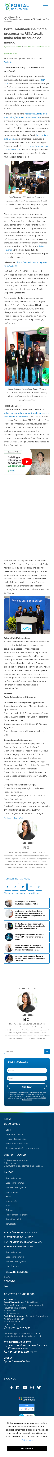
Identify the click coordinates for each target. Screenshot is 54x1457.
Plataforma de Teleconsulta (23, 1242)
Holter (9, 1196)
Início (7, 1119)
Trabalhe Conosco (16, 1272)
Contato (9, 1281)
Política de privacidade (17, 1143)
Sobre (8, 1130)
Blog (7, 1276)
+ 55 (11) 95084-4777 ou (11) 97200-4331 (27, 1346)
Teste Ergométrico (14, 1219)
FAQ (6, 1286)
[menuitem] (44, 6)
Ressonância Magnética (17, 1215)
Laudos (8, 1172)
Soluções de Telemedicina (21, 1232)
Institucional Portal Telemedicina (38, 47)
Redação (8, 62)
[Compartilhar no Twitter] (15, 886)
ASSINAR (27, 1087)
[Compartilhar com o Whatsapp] (38, 886)
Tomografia (11, 1224)
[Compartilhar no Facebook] (7, 886)
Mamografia (11, 1201)
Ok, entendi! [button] (27, 1448)
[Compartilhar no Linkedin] (23, 886)
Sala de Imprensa (14, 1134)
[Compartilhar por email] (30, 886)
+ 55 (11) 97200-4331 (19, 1327)
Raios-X (9, 1210)
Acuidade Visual (14, 1178)
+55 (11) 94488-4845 (19, 1361)
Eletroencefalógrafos (16, 1261)
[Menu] (44, 6)
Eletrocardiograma (15, 1183)
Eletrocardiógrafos (15, 1257)
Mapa (8, 1206)
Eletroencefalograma (16, 1187)
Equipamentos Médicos (18, 1246)
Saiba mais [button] (27, 1440)
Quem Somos (12, 1124)
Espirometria (12, 1192)
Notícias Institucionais (16, 1139)
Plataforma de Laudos (18, 1237)
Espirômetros (12, 1266)
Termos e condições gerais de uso (22, 1148)
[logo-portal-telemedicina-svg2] (20, 6)
